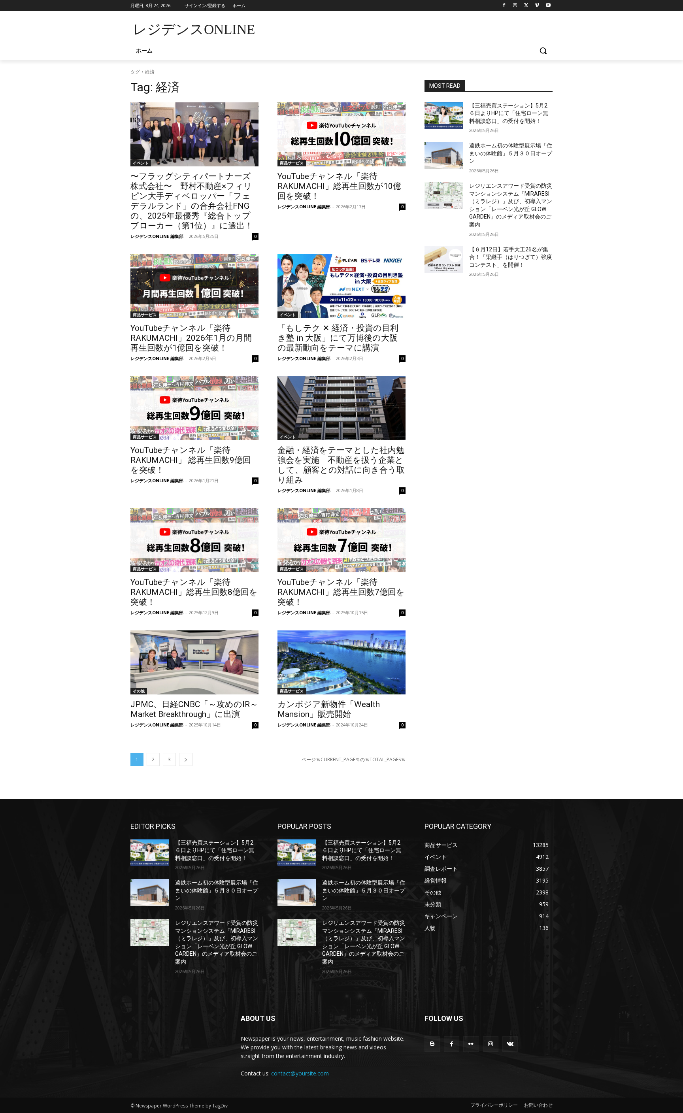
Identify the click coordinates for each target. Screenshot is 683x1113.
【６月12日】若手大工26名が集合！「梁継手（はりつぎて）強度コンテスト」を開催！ (510, 257)
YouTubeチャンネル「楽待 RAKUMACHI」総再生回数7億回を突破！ (341, 592)
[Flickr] (471, 1044)
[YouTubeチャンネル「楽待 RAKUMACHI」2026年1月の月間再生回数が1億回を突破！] (194, 286)
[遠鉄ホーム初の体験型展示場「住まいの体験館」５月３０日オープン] (444, 155)
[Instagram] (515, 5)
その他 (139, 691)
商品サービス (292, 163)
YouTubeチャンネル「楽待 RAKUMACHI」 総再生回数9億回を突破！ (190, 460)
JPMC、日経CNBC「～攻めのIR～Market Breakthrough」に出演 (194, 709)
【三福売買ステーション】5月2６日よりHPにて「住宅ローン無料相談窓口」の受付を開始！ (508, 113)
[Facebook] (504, 5)
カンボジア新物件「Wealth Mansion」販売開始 (328, 709)
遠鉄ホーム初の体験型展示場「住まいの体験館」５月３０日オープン (510, 153)
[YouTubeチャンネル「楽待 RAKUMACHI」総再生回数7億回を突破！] (341, 540)
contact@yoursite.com (300, 1073)
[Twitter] (526, 5)
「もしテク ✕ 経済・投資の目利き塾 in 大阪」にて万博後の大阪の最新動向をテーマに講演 (337, 338)
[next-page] (185, 759)
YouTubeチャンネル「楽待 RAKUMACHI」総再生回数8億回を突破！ (194, 592)
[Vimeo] (536, 5)
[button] (543, 50)
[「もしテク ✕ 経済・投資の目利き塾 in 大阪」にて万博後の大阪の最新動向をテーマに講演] (341, 286)
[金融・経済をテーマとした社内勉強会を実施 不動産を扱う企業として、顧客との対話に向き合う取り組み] (341, 408)
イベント (141, 163)
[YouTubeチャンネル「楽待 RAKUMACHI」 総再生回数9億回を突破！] (194, 408)
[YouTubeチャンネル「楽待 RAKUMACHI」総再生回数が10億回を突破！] (341, 134)
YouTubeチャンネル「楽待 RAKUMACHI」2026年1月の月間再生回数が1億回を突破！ (191, 338)
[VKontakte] (510, 1044)
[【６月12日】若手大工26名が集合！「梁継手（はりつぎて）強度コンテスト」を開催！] (444, 259)
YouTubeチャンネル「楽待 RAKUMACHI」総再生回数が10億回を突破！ (339, 186)
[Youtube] (548, 5)
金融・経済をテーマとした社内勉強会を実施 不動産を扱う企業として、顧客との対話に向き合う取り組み (341, 465)
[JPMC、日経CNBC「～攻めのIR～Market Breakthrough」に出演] (194, 662)
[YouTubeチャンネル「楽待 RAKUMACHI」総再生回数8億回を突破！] (194, 540)
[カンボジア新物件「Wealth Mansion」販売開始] (341, 662)
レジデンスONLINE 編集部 (156, 236)
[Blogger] (432, 1044)
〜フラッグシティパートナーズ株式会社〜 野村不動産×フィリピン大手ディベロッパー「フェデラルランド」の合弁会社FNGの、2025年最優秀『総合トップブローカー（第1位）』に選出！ (191, 201)
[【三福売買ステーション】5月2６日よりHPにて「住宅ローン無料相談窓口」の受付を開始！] (444, 115)
